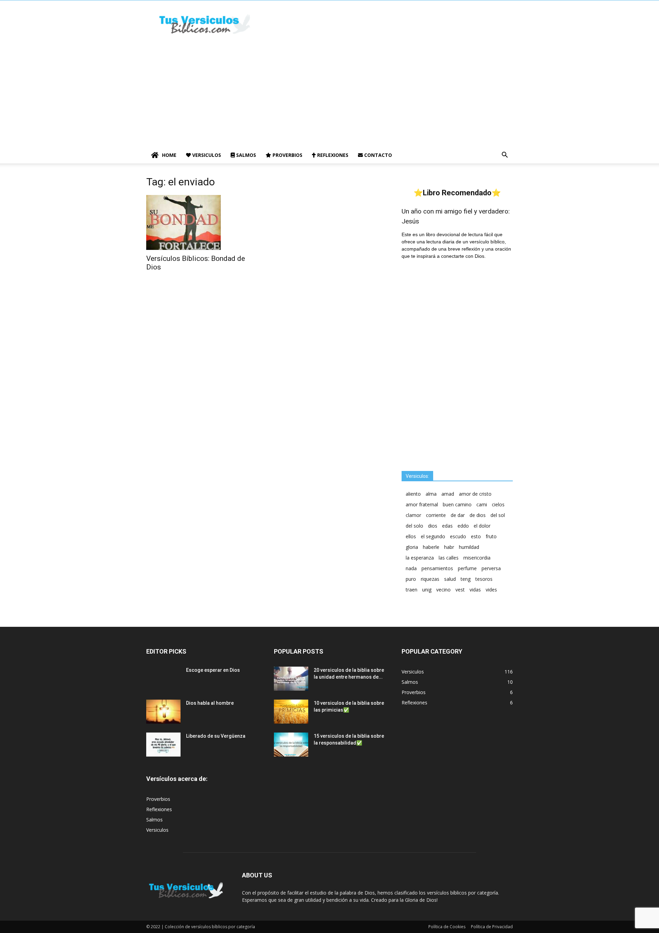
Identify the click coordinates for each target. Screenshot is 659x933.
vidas (475, 589)
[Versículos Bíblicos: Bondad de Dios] (201, 222)
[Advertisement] (329, 95)
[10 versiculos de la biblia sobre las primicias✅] (291, 712)
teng (466, 579)
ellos (411, 536)
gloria (412, 547)
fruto (491, 536)
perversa (491, 568)
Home (169, 155)
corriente (436, 515)
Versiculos (206, 155)
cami (481, 504)
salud (450, 579)
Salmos (245, 155)
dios (432, 525)
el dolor (482, 525)
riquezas (430, 579)
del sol (497, 515)
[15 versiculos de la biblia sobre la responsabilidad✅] (291, 745)
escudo (458, 536)
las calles (449, 557)
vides (491, 589)
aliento (413, 494)
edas (447, 525)
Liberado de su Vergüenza (215, 736)
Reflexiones (332, 155)
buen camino (457, 504)
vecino (443, 589)
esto (476, 536)
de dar (458, 515)
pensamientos (437, 568)
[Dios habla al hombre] (163, 712)
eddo (463, 525)
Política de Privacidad (492, 927)
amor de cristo (475, 494)
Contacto (377, 155)
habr (449, 547)
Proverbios (286, 155)
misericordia (476, 557)
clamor (413, 515)
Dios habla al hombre (210, 703)
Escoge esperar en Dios (213, 670)
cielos (498, 504)
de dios (478, 515)
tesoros (484, 579)
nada (411, 568)
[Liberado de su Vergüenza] (163, 745)
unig (426, 589)
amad (447, 494)
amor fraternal (422, 504)
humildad (469, 547)
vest (460, 589)
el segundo (433, 536)
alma (431, 494)
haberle (431, 547)
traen (411, 589)
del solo (414, 525)
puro (411, 579)
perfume (467, 568)
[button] (504, 155)
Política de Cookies (446, 927)
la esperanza (420, 557)
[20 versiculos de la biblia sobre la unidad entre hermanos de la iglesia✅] (291, 679)
